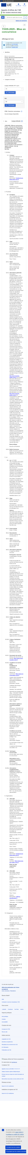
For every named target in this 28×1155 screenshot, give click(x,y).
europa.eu (14, 1062)
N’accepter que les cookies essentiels (16, 1151)
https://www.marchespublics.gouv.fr (16, 659)
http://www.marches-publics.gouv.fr (14, 394)
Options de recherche (21, 20)
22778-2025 (15, 44)
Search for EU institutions (8, 1086)
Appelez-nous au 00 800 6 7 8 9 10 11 (11, 1068)
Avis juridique (5, 1016)
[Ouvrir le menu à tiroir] (3, 26)
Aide (3, 999)
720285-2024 (14, 47)
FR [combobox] (6, 88)
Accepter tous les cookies (13, 1147)
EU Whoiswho (5, 1047)
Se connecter (18, 5)
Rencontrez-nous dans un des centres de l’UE (13, 1078)
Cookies (4, 1019)
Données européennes (7, 1041)
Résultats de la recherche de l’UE (10, 1044)
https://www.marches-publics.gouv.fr (16, 861)
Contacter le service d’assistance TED (11, 1002)
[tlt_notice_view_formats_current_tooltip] (22, 121)
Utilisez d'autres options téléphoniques (11, 1071)
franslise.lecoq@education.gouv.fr (16, 178)
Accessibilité (5, 1021)
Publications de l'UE (6, 1050)
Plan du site (4, 1031)
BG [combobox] (6, 101)
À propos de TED (6, 1029)
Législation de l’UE (6, 1039)
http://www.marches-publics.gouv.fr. (14, 376)
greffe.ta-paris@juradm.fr (14, 897)
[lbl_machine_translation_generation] (21, 111)
